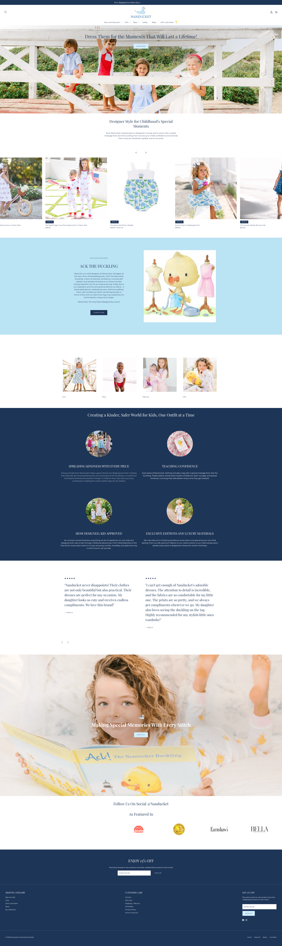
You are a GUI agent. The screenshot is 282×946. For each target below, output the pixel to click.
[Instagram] (246, 920)
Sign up (158, 873)
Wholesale (129, 907)
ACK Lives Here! (166, 22)
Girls (126, 22)
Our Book (273, 937)
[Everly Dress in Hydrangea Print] (206, 188)
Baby (154, 22)
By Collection (11, 910)
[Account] (271, 12)
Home (249, 937)
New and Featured (112, 22)
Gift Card (128, 900)
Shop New (141, 46)
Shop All (141, 735)
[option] (101, 598)
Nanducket (15, 937)
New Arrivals (10, 897)
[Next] (68, 642)
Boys (135, 22)
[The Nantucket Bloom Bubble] (141, 188)
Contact (128, 897)
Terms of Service (131, 913)
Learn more (98, 312)
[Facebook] (243, 920)
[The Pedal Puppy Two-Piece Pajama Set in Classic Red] (76, 188)
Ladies (144, 22)
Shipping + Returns (132, 903)
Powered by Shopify (27, 937)
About (265, 937)
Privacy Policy (130, 910)
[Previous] (62, 642)
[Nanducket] (141, 12)
